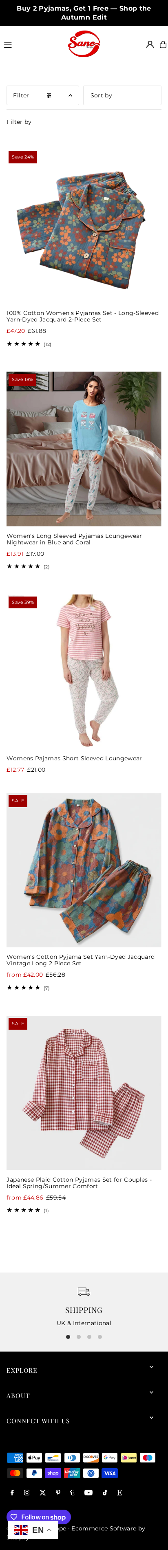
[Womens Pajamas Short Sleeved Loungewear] (84, 671)
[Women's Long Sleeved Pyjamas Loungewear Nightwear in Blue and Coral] (84, 449)
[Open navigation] (32, 44)
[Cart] (163, 44)
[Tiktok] (105, 1493)
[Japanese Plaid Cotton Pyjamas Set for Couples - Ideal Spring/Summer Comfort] (84, 1093)
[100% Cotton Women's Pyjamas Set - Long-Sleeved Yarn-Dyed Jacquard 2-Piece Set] (84, 226)
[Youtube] (88, 1493)
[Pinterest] (58, 1493)
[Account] (150, 44)
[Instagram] (27, 1493)
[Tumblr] (72, 1493)
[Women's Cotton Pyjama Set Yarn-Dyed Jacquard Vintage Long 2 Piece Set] (84, 870)
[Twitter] (43, 1493)
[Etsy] (119, 1493)
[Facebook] (12, 1493)
